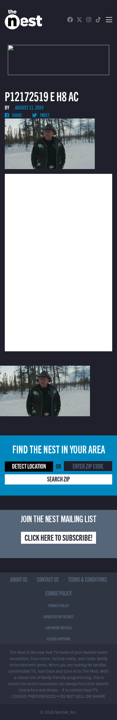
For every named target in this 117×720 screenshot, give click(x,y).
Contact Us (47, 579)
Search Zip (58, 479)
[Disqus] (58, 262)
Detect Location (29, 466)
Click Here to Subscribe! (58, 537)
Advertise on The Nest (59, 616)
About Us (18, 579)
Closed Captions (58, 638)
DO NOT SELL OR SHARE (82, 696)
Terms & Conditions (87, 579)
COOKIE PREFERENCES (34, 696)
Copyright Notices (59, 627)
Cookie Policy (58, 593)
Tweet (44, 115)
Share (16, 115)
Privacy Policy (58, 605)
